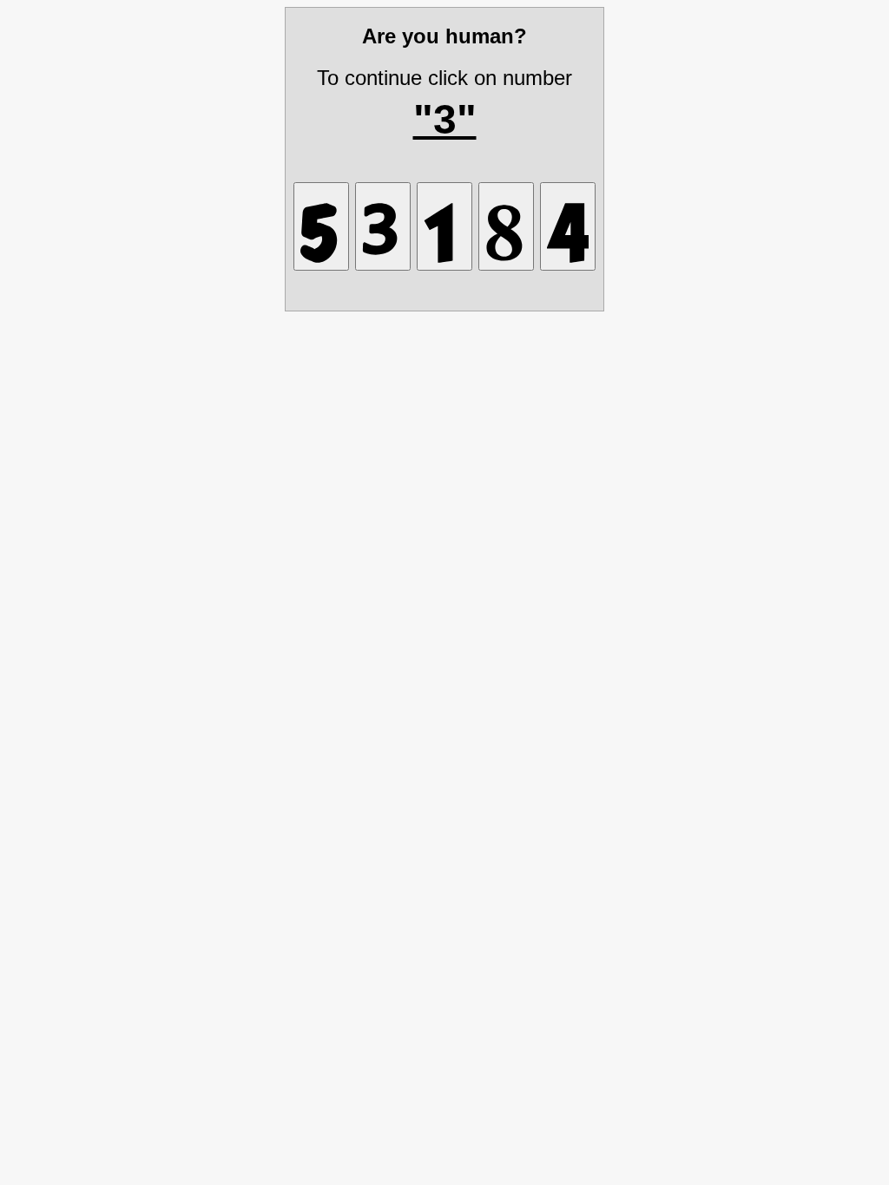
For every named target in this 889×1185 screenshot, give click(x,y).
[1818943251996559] (568, 226)
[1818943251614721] (444, 226)
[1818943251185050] (506, 226)
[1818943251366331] (321, 226)
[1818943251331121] (383, 226)
